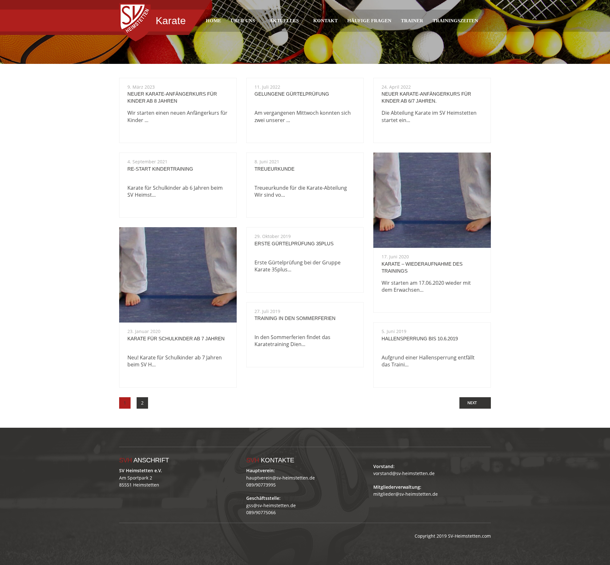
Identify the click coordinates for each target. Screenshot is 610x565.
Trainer (412, 20)
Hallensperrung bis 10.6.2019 (420, 338)
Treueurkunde (274, 169)
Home (213, 20)
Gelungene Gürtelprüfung (291, 94)
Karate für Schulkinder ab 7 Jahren (176, 338)
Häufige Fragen (369, 20)
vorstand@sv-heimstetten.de (404, 473)
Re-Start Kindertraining (160, 169)
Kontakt (325, 20)
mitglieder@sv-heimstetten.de (405, 494)
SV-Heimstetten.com (469, 536)
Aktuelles (284, 20)
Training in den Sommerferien (295, 318)
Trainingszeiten (455, 20)
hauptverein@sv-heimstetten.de (280, 478)
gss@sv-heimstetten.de (271, 505)
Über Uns (243, 20)
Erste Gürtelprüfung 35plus (294, 243)
